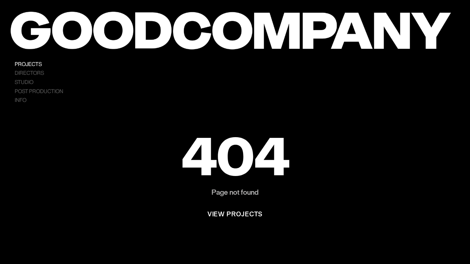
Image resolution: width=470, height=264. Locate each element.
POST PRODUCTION (39, 91)
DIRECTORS (29, 73)
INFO (20, 100)
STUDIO (24, 82)
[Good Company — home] (230, 31)
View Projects (235, 214)
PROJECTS (28, 64)
